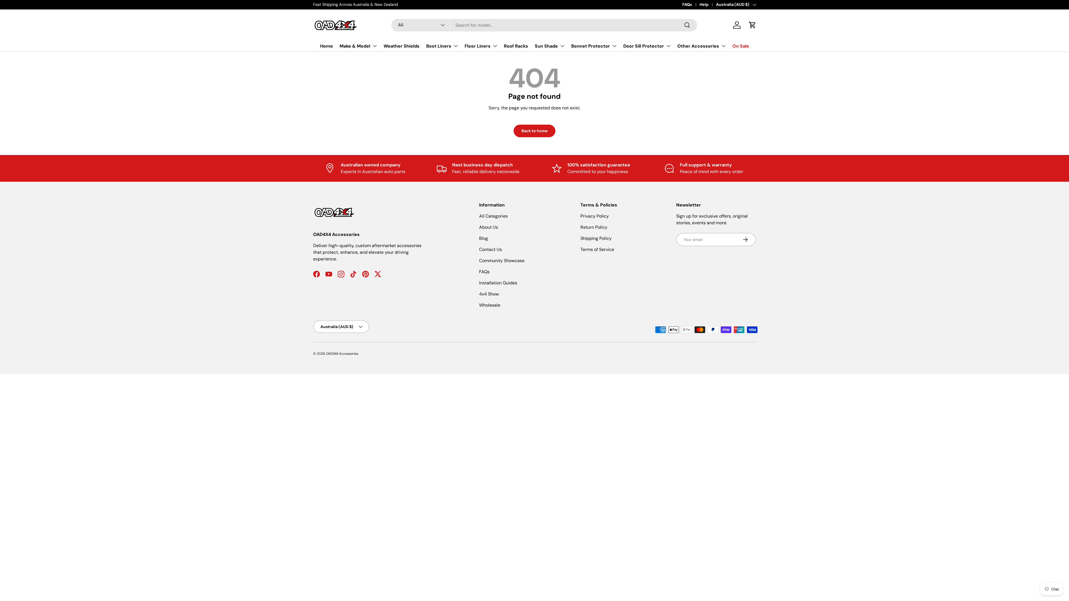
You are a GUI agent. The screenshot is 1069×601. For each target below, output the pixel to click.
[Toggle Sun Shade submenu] (562, 46)
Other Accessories (698, 46)
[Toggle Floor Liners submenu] (495, 46)
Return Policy (593, 227)
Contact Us (490, 249)
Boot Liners (438, 46)
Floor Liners (478, 46)
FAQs (687, 4)
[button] (752, 25)
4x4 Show (489, 294)
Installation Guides (498, 283)
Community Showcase (501, 260)
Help (704, 4)
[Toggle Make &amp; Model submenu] (374, 46)
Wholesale (489, 305)
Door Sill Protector (643, 46)
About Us (488, 227)
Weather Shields (402, 46)
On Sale (740, 46)
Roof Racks (516, 46)
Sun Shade (546, 46)
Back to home (534, 130)
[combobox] (544, 25)
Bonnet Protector (590, 46)
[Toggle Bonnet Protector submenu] (614, 46)
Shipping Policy (596, 238)
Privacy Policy (594, 216)
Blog (483, 238)
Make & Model (355, 46)
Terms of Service (597, 249)
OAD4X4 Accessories (342, 353)
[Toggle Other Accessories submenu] (723, 46)
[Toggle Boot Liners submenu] (455, 46)
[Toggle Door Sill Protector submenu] (668, 46)
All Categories (493, 216)
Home (326, 46)
